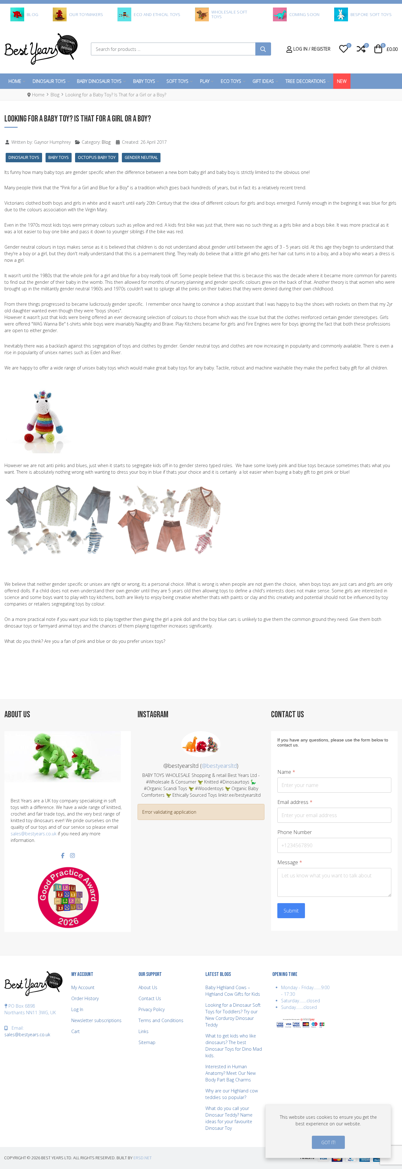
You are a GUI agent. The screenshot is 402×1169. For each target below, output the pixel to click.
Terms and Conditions (161, 1020)
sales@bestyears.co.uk (34, 834)
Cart (75, 1031)
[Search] (263, 49)
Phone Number (294, 832)
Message (289, 862)
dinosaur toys (23, 157)
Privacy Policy (152, 1009)
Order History (85, 998)
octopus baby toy (97, 157)
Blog (106, 142)
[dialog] (328, 1131)
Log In (77, 1009)
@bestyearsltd (219, 765)
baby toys (58, 157)
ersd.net (142, 1158)
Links (144, 1031)
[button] (343, 49)
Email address (294, 802)
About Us (148, 987)
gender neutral (141, 157)
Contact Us (150, 998)
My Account (83, 987)
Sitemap (147, 1042)
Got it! (328, 1142)
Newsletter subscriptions (96, 1020)
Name (286, 772)
